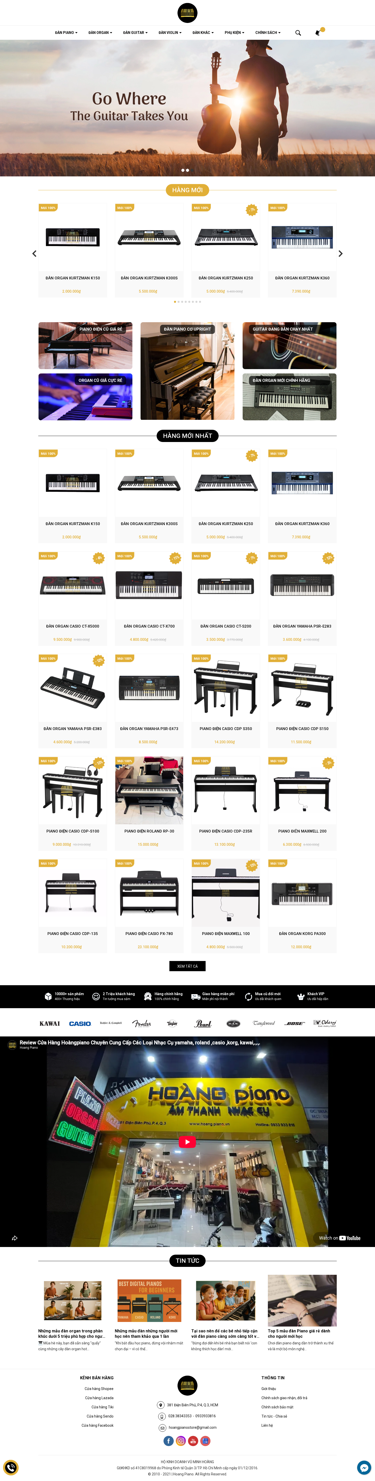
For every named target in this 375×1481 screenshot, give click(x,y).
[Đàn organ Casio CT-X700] (149, 585)
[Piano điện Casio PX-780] (149, 893)
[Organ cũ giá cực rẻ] (85, 396)
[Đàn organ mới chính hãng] (289, 396)
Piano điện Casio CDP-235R (225, 831)
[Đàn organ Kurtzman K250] (226, 237)
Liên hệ (267, 1425)
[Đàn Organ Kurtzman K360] (302, 237)
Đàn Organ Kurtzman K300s (149, 278)
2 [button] (187, 170)
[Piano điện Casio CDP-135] (73, 893)
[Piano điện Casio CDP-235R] (226, 790)
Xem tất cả (187, 966)
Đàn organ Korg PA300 (302, 933)
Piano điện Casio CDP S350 (226, 728)
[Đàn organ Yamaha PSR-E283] (302, 585)
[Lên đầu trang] (361, 1456)
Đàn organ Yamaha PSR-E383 (73, 728)
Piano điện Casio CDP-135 (72, 933)
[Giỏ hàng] (318, 32)
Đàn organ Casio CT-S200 (226, 626)
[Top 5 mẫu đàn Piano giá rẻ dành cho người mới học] (302, 1301)
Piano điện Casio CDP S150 (302, 728)
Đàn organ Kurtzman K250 (226, 278)
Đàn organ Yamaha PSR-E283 (302, 626)
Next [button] (340, 253)
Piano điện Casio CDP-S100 (72, 831)
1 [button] (182, 170)
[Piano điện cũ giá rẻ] (85, 345)
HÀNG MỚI (187, 190)
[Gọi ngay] (11, 1467)
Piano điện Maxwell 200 (302, 831)
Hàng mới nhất (187, 435)
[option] (187, 108)
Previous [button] (34, 253)
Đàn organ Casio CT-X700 (149, 626)
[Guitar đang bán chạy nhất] (289, 345)
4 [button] (186, 302)
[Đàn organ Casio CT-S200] (226, 585)
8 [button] (200, 302)
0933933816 (205, 1416)
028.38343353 (180, 1416)
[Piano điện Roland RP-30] (149, 790)
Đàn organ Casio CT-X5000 (72, 626)
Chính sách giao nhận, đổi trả (284, 1398)
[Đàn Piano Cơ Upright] (187, 371)
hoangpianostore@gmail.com (193, 1427)
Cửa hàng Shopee (99, 1389)
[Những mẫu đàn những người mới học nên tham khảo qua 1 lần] (149, 1301)
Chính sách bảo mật (277, 1407)
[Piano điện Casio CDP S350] (226, 688)
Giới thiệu (268, 1389)
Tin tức (187, 1260)
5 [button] (189, 302)
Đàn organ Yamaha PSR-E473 (149, 728)
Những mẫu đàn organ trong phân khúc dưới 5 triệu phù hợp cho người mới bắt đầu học (72, 1336)
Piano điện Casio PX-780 (149, 933)
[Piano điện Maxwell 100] (226, 893)
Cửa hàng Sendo (100, 1416)
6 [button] (193, 302)
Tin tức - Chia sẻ (274, 1416)
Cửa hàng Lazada (99, 1398)
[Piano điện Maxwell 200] (302, 790)
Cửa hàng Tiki (103, 1407)
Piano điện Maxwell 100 (226, 933)
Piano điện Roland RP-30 (149, 831)
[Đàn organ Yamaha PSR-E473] (149, 688)
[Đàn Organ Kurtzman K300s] (149, 237)
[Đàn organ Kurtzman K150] (73, 237)
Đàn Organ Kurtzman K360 (302, 278)
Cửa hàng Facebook (98, 1425)
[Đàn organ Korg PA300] (302, 893)
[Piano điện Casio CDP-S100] (73, 790)
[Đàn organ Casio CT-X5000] (73, 585)
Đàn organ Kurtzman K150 (73, 278)
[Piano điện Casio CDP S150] (302, 688)
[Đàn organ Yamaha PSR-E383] (73, 688)
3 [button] (192, 170)
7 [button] (196, 302)
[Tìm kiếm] (298, 33)
